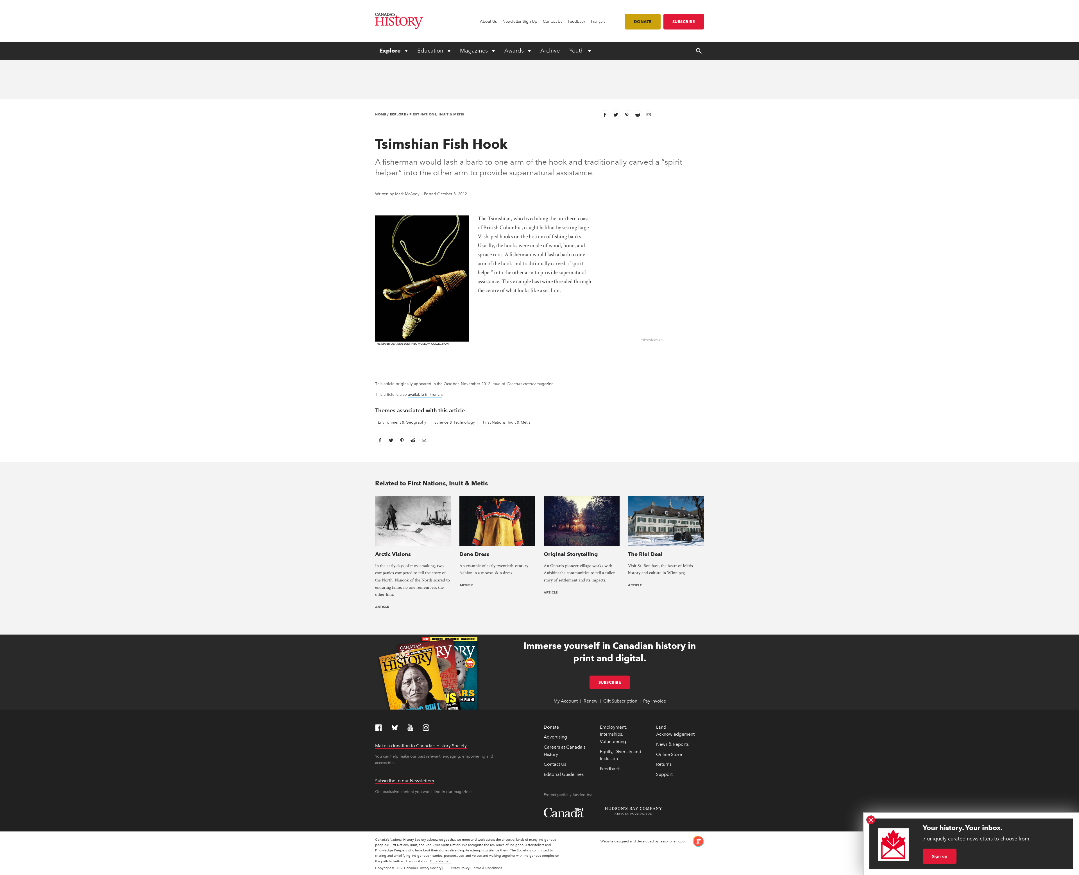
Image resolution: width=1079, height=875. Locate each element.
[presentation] (413, 521)
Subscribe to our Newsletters (404, 780)
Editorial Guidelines (564, 774)
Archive (550, 50)
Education (431, 50)
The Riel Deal (645, 554)
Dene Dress (474, 554)
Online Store (669, 754)
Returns (664, 764)
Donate (643, 21)
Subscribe (683, 21)
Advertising (555, 737)
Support (664, 774)
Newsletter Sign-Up (519, 21)
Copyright (383, 868)
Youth (577, 50)
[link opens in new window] (696, 841)
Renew (590, 701)
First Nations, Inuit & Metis (436, 114)
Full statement (441, 861)
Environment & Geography (402, 422)
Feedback (576, 21)
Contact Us (552, 21)
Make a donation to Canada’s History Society (421, 745)
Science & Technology (454, 422)
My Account (566, 701)
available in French (425, 394)
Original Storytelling (571, 554)
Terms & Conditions (487, 868)
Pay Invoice (654, 701)
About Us (488, 21)
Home (380, 114)
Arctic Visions (393, 554)
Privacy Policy (460, 868)
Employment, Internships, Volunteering (613, 734)
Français (598, 21)
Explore (390, 50)
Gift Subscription (620, 701)
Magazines (474, 50)
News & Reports (672, 744)
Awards (514, 50)
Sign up (939, 856)
